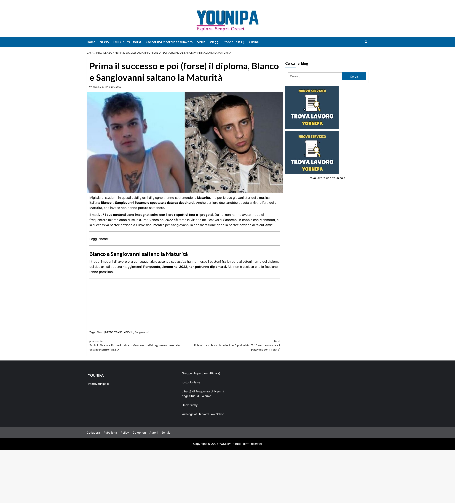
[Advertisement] (227, 476)
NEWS (104, 42)
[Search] (366, 42)
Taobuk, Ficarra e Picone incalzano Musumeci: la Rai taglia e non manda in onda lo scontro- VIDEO (134, 345)
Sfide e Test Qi (234, 42)
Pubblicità (110, 432)
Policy (125, 432)
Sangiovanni (142, 332)
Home (91, 42)
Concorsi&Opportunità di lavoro (169, 42)
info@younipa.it (98, 384)
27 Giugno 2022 (113, 87)
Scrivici (166, 432)
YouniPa (97, 87)
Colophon (139, 432)
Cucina (254, 42)
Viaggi (214, 42)
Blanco (100, 332)
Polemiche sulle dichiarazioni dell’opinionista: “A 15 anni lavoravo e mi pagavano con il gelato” (237, 345)
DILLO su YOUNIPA (127, 42)
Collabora (93, 432)
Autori (153, 432)
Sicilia (201, 42)
